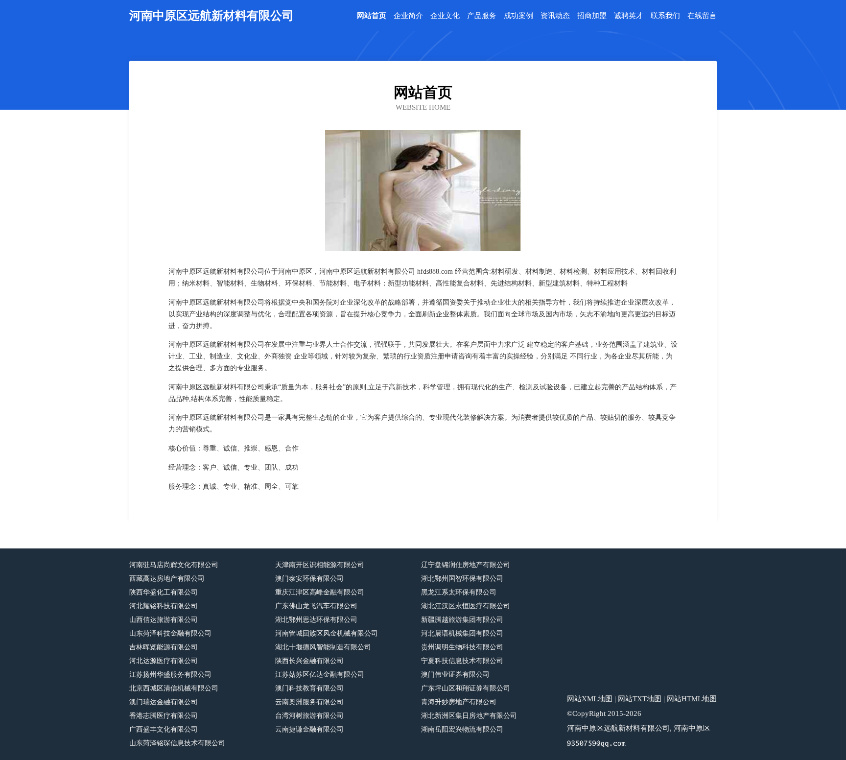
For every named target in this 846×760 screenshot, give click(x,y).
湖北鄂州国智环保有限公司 (462, 578)
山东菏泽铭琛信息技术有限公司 (177, 743)
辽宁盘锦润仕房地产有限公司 (465, 565)
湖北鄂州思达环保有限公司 (316, 619)
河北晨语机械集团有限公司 (462, 633)
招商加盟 (592, 16)
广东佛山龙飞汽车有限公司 (316, 606)
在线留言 (702, 16)
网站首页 (371, 16)
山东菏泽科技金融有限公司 (170, 633)
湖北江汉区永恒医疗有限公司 (465, 606)
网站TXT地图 (639, 699)
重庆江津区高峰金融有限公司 (319, 592)
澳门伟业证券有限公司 (455, 674)
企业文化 (445, 16)
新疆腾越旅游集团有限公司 (462, 619)
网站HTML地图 (692, 699)
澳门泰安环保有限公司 (309, 578)
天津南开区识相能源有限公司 (319, 565)
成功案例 (518, 16)
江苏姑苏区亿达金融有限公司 (319, 674)
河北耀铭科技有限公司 (163, 606)
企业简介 (408, 16)
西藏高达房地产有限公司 (167, 578)
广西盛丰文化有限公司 (163, 729)
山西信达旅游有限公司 (163, 619)
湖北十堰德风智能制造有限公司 (323, 647)
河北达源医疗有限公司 (163, 661)
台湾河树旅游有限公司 (309, 715)
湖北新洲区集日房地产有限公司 (469, 715)
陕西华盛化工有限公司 (163, 592)
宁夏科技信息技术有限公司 (462, 661)
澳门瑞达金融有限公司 (163, 702)
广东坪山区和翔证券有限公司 (465, 688)
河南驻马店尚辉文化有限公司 (173, 565)
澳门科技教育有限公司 (309, 688)
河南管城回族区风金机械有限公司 (326, 633)
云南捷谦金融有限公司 (309, 729)
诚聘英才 (628, 16)
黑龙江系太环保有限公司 (458, 592)
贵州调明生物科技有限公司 (462, 647)
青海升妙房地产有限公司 (458, 702)
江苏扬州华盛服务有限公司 (170, 674)
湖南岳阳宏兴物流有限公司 (462, 729)
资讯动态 (555, 16)
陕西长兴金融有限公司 (309, 661)
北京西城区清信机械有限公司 (173, 688)
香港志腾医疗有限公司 (163, 715)
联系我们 (665, 16)
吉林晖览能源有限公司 (163, 647)
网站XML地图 (589, 699)
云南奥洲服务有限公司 (309, 702)
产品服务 (481, 16)
